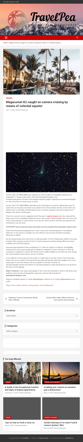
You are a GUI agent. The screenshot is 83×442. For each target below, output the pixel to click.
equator (36, 285)
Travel (8, 382)
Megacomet (49, 285)
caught (18, 285)
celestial (24, 285)
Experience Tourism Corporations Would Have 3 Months (23, 299)
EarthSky (70, 247)
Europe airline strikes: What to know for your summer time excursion (60, 299)
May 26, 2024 (48, 428)
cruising (30, 285)
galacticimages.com (54, 216)
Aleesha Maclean (22, 110)
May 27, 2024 (48, 393)
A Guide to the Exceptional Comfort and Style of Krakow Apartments (21, 388)
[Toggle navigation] (6, 37)
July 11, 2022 (10, 110)
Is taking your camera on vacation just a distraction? (60, 388)
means (42, 285)
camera (12, 285)
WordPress (69, 438)
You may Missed (13, 359)
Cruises (9, 98)
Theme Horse (43, 438)
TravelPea (25, 438)
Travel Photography (52, 382)
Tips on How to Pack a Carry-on (20, 422)
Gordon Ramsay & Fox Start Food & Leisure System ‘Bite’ (60, 424)
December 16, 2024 (11, 393)
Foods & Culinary (51, 417)
